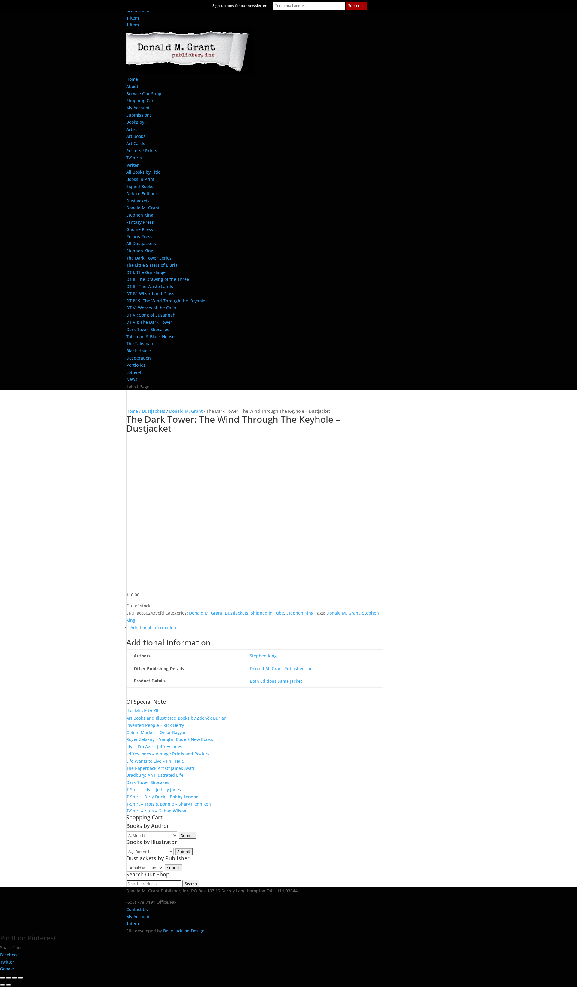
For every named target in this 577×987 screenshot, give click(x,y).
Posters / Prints (141, 150)
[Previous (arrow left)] (2, 985)
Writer (132, 165)
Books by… (137, 122)
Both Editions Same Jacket (276, 681)
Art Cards (135, 143)
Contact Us (137, 909)
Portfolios (135, 365)
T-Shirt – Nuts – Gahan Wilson (156, 811)
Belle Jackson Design (184, 931)
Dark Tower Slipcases (147, 329)
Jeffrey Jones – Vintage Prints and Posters (167, 754)
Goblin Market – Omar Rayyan (156, 732)
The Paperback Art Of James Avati (160, 768)
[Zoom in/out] (2, 978)
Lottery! (133, 372)
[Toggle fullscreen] (8, 978)
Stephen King (139, 215)
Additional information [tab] (153, 627)
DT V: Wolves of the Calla (151, 308)
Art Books (135, 136)
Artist (131, 129)
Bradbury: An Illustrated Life (154, 775)
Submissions (139, 115)
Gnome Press (139, 229)
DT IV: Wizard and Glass (150, 293)
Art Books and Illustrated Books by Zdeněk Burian (176, 718)
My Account (138, 108)
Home (132, 79)
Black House (138, 351)
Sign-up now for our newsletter (239, 5)
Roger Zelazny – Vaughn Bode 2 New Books (169, 739)
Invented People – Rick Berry (155, 725)
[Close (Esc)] (20, 978)
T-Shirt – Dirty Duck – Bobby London (162, 797)
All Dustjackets (141, 243)
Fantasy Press (140, 222)
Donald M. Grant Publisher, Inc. (281, 668)
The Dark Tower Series (149, 258)
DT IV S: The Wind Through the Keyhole (165, 301)
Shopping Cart (140, 100)
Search (191, 883)
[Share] (14, 978)
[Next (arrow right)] (8, 985)
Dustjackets (138, 201)
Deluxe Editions (142, 193)
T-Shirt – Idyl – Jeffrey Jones (153, 789)
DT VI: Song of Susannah (151, 315)
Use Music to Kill (143, 711)
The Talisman (139, 343)
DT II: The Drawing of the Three (157, 279)
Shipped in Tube (267, 613)
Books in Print (140, 179)
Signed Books (139, 186)
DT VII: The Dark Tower (149, 322)
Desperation (138, 358)
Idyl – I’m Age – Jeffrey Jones (154, 746)
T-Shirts (134, 158)
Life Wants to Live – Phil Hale (155, 761)
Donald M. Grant (143, 208)
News (131, 379)
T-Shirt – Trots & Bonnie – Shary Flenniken (168, 804)
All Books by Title (143, 172)
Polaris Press (139, 236)
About (132, 86)
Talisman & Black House (150, 336)
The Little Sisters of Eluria (152, 265)
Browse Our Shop (143, 93)
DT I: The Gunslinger (146, 272)
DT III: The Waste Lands (149, 286)
